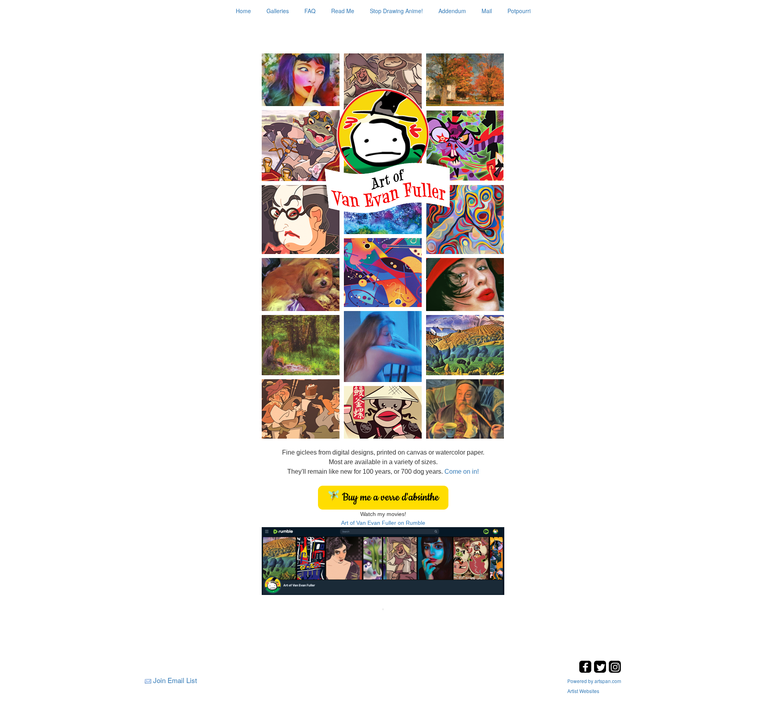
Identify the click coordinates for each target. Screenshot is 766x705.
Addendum (452, 11)
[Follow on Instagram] (614, 670)
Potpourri (519, 11)
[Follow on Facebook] (586, 670)
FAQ (310, 11)
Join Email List (175, 680)
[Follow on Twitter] (601, 670)
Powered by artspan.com (594, 680)
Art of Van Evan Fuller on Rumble (383, 523)
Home (243, 11)
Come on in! (461, 471)
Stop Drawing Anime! (396, 11)
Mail (487, 11)
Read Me (342, 11)
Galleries (278, 11)
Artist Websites (583, 690)
